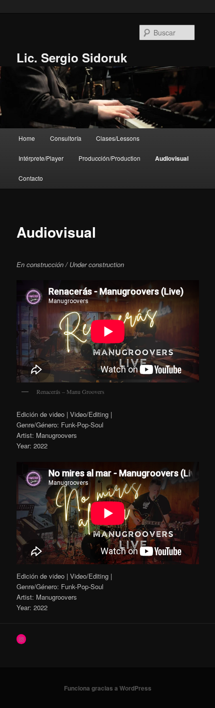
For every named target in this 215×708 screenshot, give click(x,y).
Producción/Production (109, 158)
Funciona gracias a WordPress (108, 688)
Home (26, 138)
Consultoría (66, 138)
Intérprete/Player (41, 158)
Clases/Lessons (118, 138)
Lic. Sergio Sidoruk (71, 57)
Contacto (30, 178)
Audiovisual (171, 158)
